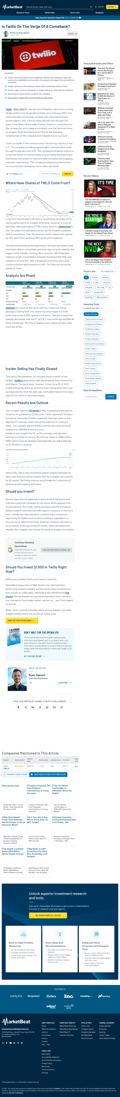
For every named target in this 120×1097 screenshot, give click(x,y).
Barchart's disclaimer (16, 1093)
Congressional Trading (93, 324)
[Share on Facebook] (18, 707)
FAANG (87, 282)
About (44, 1026)
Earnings (102, 1032)
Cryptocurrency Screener (94, 319)
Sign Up (67, 174)
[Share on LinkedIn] (33, 707)
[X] (3, 1043)
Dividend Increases (92, 329)
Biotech (95, 277)
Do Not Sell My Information (51, 1060)
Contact (45, 1041)
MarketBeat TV (65, 1032)
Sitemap (45, 1073)
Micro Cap (100, 287)
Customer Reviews (67, 1035)
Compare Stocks (87, 1029)
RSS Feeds (46, 1066)
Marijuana (88, 287)
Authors (45, 1032)
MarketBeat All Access (68, 1026)
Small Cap (88, 297)
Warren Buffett (102, 297)
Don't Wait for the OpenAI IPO (41, 632)
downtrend (65, 226)
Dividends (103, 1029)
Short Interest (90, 368)
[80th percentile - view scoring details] (20, 766)
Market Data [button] (50, 12)
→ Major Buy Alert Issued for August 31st (49, 18)
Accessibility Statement (51, 1057)
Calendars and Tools (92, 308)
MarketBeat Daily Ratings (69, 1029)
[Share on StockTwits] (40, 707)
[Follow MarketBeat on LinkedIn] (14, 1043)
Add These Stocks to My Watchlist (50, 774)
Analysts (10, 307)
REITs (87, 292)
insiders (18, 380)
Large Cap (106, 282)
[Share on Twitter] (26, 707)
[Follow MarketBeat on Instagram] (18, 1043)
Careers (44, 1038)
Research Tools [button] (23, 12)
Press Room (46, 1035)
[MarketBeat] (12, 7)
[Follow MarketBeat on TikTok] (22, 1043)
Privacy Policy (47, 1063)
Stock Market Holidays (93, 378)
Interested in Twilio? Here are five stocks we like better (30, 98)
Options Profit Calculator (94, 354)
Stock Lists (85, 1026)
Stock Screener (90, 383)
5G (86, 277)
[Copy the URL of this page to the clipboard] (62, 707)
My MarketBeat (86, 1035)
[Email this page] (54, 707)
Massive (57, 1088)
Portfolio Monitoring (92, 363)
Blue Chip (105, 277)
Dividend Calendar (92, 339)
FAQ (43, 1044)
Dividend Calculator (92, 334)
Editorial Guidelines (49, 1029)
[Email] (31, 683)
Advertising (46, 1054)
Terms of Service (48, 1069)
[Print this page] (47, 707)
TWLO (6, 768)
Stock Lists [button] (75, 12)
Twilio (9, 109)
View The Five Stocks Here (20, 621)
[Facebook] (7, 1043)
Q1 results (34, 410)
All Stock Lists (107, 271)
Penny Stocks (90, 359)
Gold (96, 282)
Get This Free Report (33, 656)
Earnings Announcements (94, 344)
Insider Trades (90, 349)
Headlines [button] (99, 12)
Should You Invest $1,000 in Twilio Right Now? (36, 569)
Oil (110, 287)
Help (48, 1044)
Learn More (65, 682)
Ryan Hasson (24, 33)
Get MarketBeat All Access (48, 915)
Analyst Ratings (91, 314)
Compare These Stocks (16, 774)
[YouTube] (10, 1043)
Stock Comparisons (92, 373)
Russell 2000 (98, 292)
